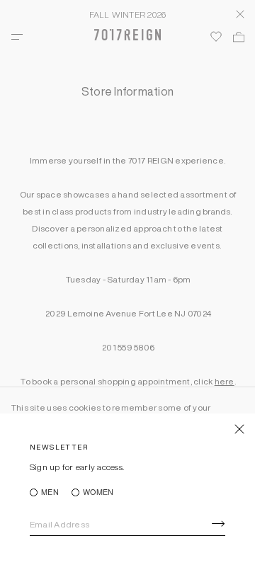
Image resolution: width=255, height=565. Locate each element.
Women (98, 492)
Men (50, 492)
